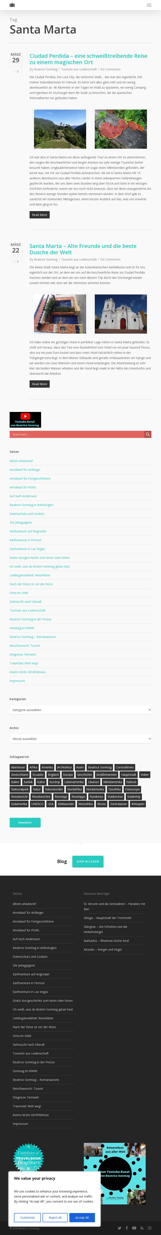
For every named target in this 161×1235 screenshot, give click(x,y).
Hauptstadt (128, 775)
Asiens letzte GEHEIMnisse (28, 672)
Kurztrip (54, 782)
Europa (68, 775)
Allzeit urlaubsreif (21, 461)
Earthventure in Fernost (26, 540)
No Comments (110, 69)
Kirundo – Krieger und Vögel (103, 949)
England (53, 775)
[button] (149, 5)
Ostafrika (114, 789)
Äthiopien (137, 804)
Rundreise (96, 797)
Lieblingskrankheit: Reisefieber (30, 575)
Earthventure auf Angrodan (28, 531)
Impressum (17, 681)
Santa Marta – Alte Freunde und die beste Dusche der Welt (83, 249)
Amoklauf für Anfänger (25, 470)
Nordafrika (74, 789)
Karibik (28, 782)
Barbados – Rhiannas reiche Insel (106, 941)
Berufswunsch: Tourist (25, 646)
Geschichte (84, 775)
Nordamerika (95, 789)
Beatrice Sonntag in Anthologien (31, 505)
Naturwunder (54, 789)
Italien (15, 782)
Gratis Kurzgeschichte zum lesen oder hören (40, 558)
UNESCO (37, 804)
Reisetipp (61, 797)
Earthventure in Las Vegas (27, 549)
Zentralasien (118, 804)
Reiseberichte (41, 797)
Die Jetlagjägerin (21, 522)
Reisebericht (19, 797)
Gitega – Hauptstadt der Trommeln (107, 918)
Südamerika (19, 804)
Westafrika (85, 804)
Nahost (131, 782)
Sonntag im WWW (22, 628)
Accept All (82, 1218)
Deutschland (19, 775)
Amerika (47, 767)
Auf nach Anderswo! (23, 496)
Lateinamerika (74, 782)
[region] (54, 1199)
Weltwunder (66, 804)
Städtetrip (133, 797)
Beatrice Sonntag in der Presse (31, 619)
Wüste (101, 804)
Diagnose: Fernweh (23, 654)
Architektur (64, 767)
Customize (27, 1218)
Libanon (93, 782)
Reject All (55, 1218)
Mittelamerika (112, 782)
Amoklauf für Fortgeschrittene (30, 478)
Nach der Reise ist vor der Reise (31, 584)
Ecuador (38, 775)
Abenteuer (18, 767)
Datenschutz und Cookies (27, 514)
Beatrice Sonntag (45, 69)
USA (50, 804)
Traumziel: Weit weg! (24, 663)
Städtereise (115, 797)
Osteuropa (132, 789)
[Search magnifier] (147, 434)
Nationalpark (20, 789)
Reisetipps (78, 797)
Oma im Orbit (19, 593)
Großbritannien (106, 775)
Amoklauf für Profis (23, 487)
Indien (145, 775)
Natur (37, 789)
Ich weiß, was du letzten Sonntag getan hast (40, 566)
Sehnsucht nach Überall (25, 602)
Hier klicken (88, 861)
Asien (80, 767)
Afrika (33, 767)
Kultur (41, 782)
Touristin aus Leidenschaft (79, 69)
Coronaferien (125, 767)
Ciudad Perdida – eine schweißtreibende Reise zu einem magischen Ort (88, 59)
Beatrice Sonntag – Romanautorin (33, 637)
